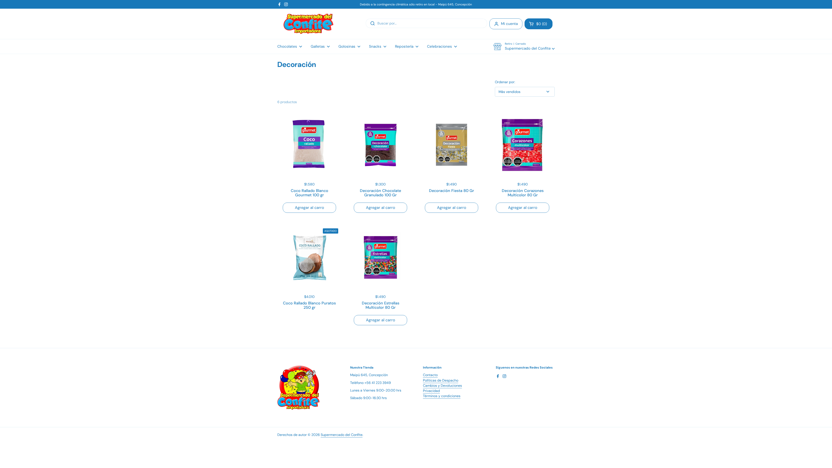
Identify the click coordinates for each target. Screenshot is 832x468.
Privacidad (431, 390)
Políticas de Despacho (440, 380)
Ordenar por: (505, 82)
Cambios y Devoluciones (442, 385)
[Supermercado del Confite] (308, 24)
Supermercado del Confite (341, 434)
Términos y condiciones (441, 396)
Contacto (430, 375)
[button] (538, 23)
